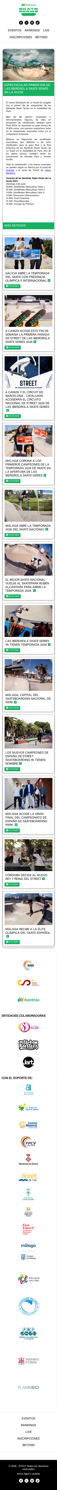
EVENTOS (15, 30)
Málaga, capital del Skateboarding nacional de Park (28, 699)
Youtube (10, 170)
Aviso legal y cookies (28, 1474)
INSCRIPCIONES (21, 37)
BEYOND (41, 37)
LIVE (46, 30)
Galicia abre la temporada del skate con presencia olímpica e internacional (27, 277)
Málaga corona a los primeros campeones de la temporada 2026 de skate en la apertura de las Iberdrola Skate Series (28, 468)
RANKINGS (32, 30)
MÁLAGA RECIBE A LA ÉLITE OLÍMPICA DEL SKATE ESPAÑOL (27, 931)
